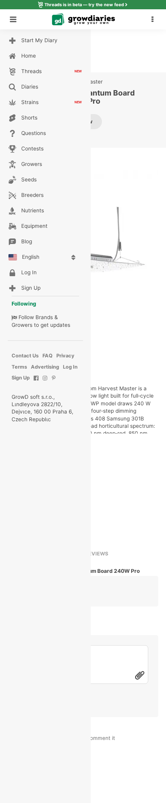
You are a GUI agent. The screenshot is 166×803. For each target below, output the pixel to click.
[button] (154, 19)
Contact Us (25, 356)
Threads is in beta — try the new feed (84, 4)
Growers (22, 325)
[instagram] (44, 382)
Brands (44, 317)
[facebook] (36, 382)
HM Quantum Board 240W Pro (101, 571)
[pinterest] (53, 382)
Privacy (65, 356)
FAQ (47, 356)
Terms (19, 367)
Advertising (45, 367)
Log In (70, 367)
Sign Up (21, 378)
